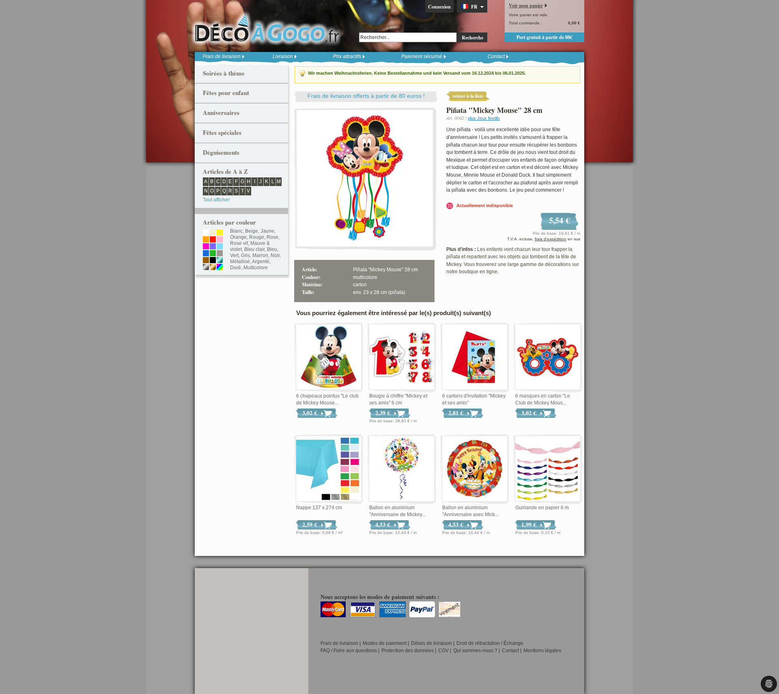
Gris (245, 255)
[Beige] (213, 233)
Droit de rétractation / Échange (489, 643)
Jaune (267, 231)
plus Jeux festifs (484, 118)
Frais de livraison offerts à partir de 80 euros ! (366, 96)
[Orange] (206, 240)
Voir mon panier (526, 5)
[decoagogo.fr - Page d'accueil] (269, 28)
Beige (251, 231)
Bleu (272, 249)
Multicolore (255, 267)
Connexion (439, 6)
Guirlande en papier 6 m (542, 507)
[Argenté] (206, 267)
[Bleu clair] (220, 247)
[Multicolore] (220, 267)
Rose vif (239, 243)
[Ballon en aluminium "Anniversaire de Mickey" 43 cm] (401, 469)
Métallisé (240, 261)
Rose (272, 237)
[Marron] (206, 261)
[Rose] (220, 240)
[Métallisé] (220, 261)
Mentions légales (542, 650)
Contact (496, 56)
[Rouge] (213, 240)
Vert (234, 255)
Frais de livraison (222, 56)
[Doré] (213, 267)
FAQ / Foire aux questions (349, 650)
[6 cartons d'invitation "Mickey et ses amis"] (474, 357)
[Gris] (220, 254)
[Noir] (213, 261)
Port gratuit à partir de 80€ (544, 37)
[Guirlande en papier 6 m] (547, 469)
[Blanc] (206, 233)
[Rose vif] (206, 247)
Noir (275, 255)
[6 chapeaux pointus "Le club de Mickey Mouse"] (328, 357)
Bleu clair (254, 249)
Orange (238, 237)
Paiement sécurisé (421, 56)
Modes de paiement (385, 643)
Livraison (283, 56)
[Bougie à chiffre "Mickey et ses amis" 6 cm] (401, 357)
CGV (443, 650)
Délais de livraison (431, 643)
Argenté (260, 261)
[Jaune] (220, 233)
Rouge (256, 237)
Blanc (236, 231)
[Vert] (213, 254)
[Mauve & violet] (213, 247)
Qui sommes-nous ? (475, 650)
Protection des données (407, 650)
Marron (260, 255)
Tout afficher (216, 200)
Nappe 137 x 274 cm (319, 507)
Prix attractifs (347, 56)
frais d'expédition (550, 239)
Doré (235, 267)
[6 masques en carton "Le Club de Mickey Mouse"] (547, 357)
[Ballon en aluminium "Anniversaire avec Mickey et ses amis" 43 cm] (474, 469)
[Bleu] (206, 254)
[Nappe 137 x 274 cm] (328, 469)
